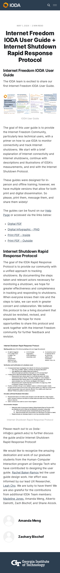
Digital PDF (15, 223)
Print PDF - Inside (19, 235)
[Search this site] (48, 5)
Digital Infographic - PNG (24, 229)
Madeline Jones (13, 498)
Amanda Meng (29, 521)
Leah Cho (9, 485)
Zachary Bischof (31, 537)
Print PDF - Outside (20, 240)
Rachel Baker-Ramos (25, 472)
